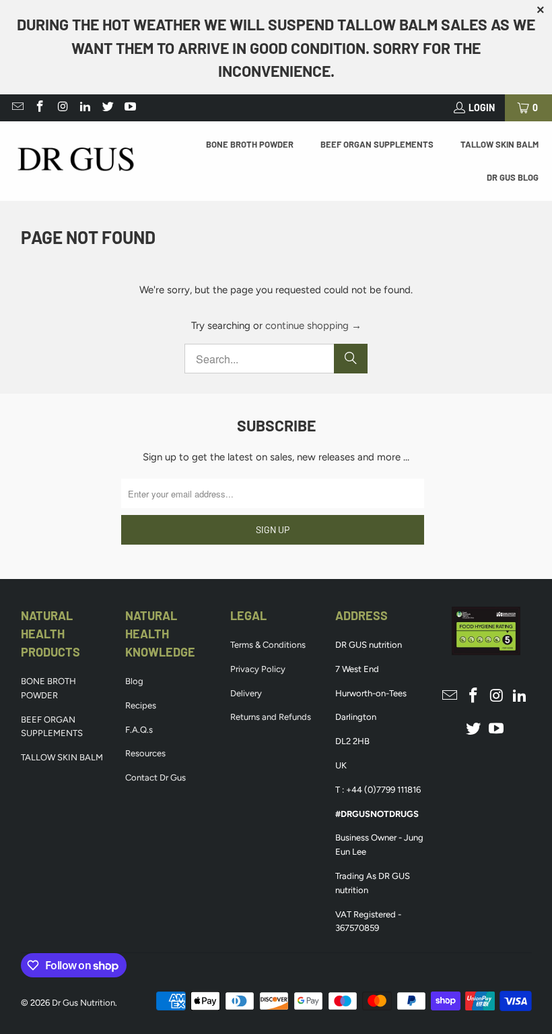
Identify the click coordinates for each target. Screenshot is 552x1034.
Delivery (246, 693)
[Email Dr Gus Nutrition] (17, 107)
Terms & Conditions (268, 645)
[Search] (351, 358)
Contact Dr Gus (155, 777)
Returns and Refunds (270, 717)
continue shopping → (313, 326)
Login (482, 107)
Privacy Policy (257, 669)
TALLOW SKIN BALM (62, 757)
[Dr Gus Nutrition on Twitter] (107, 107)
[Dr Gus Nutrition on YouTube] (130, 107)
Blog (134, 681)
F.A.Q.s (139, 730)
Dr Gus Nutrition (83, 1003)
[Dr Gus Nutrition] (75, 161)
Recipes (140, 705)
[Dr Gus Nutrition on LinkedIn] (85, 107)
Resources (145, 753)
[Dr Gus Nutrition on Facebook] (39, 107)
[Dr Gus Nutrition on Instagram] (62, 107)
